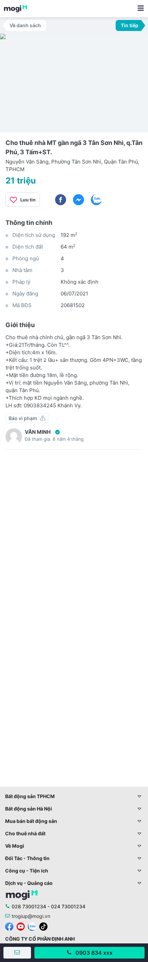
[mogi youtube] (21, 926)
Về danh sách (25, 25)
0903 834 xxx (94, 952)
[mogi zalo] (32, 926)
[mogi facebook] (9, 926)
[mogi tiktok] (43, 926)
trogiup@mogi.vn (31, 916)
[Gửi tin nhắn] (17, 953)
